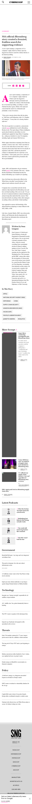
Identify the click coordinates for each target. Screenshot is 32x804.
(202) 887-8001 (16, 789)
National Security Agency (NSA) (14, 297)
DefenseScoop (16, 754)
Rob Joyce (21, 319)
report (7, 128)
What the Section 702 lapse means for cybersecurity (23, 510)
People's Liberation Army (12, 315)
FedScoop (16, 750)
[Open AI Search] (5, 2)
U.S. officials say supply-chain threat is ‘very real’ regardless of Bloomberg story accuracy (24, 477)
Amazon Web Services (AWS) (12, 308)
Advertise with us (16, 781)
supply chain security (11, 304)
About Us (16, 742)
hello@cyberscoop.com (16, 793)
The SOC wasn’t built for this (22, 538)
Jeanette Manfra (9, 319)
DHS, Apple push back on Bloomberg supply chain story (15, 490)
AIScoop (16, 770)
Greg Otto (23, 359)
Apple (5, 294)
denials (8, 170)
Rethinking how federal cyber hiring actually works (23, 520)
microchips (7, 312)
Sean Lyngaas (7, 57)
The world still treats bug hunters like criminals (22, 529)
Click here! (5, 801)
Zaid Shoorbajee (24, 485)
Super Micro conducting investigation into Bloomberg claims (24, 335)
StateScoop (16, 758)
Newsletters (16, 777)
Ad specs (16, 785)
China (16, 301)
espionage (7, 301)
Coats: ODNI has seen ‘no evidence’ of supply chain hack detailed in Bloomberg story (23, 463)
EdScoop (16, 762)
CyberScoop (16, 766)
